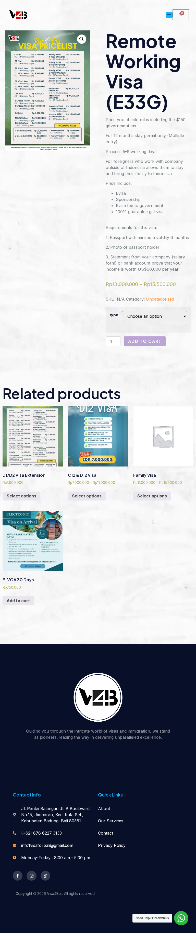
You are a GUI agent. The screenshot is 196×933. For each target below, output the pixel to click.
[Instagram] (31, 876)
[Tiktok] (45, 876)
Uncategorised (160, 299)
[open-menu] (169, 15)
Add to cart (145, 341)
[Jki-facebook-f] (17, 876)
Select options (21, 495)
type (113, 315)
